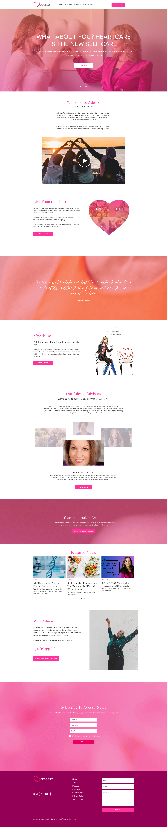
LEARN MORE (43, 363)
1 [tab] (80, 86)
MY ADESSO (118, 5)
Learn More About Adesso (46, 658)
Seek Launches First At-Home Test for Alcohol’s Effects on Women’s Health (82, 586)
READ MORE (83, 487)
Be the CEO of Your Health (115, 583)
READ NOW (84, 65)
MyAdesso (77, 5)
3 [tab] (86, 86)
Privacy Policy (78, 796)
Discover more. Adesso (83, 531)
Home (74, 779)
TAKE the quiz (43, 234)
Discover (68, 5)
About (61, 5)
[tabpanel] (83, 50)
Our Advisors (88, 5)
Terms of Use (77, 799)
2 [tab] (83, 86)
